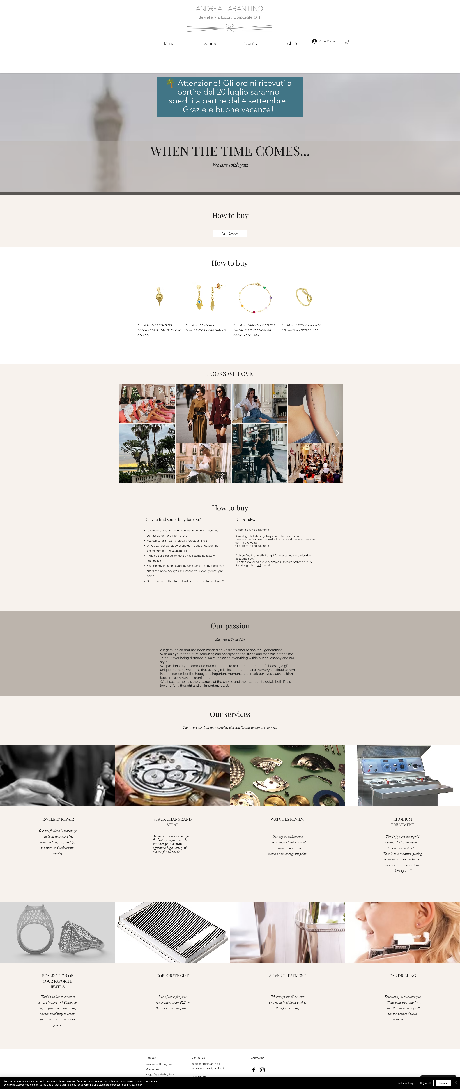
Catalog (208, 530)
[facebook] (253, 1070)
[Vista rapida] (159, 298)
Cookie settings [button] (405, 1083)
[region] (231, 130)
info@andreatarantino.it (206, 1063)
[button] (346, 42)
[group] (231, 306)
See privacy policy (132, 1084)
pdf (259, 565)
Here (245, 545)
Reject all (425, 1083)
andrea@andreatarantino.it (190, 540)
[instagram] (262, 1070)
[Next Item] (337, 433)
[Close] (456, 1083)
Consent (443, 1083)
